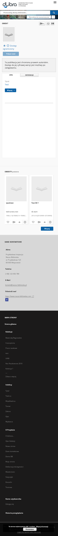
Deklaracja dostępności (14, 467)
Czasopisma (10, 343)
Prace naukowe (11, 348)
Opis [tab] (11, 75)
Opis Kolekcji (10, 441)
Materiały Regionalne (14, 338)
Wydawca (9, 421)
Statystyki (9, 477)
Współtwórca (10, 401)
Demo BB (9, 456)
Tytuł (7, 391)
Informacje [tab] (29, 75)
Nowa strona (10, 446)
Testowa (9, 487)
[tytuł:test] (16, 188)
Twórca (8, 396)
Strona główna (10, 324)
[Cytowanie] (52, 23)
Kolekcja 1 (9, 369)
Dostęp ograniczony (10, 47)
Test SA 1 (35, 203)
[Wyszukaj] (54, 12)
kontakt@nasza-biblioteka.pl (16, 285)
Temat (8, 406)
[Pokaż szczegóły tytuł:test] (25, 222)
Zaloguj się (10, 504)
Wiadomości (10, 472)
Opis (7, 416)
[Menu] (54, 2)
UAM (7, 358)
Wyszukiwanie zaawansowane (39, 17)
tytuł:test (9, 203)
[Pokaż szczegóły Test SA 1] (50, 222)
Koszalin (9, 482)
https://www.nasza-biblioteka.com (18, 296)
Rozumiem (30, 529)
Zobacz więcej (11, 376)
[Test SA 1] (42, 188)
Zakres (8, 411)
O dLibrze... (10, 436)
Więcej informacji (42, 526)
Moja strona (10, 461)
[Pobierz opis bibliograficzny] (13, 222)
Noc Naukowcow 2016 (14, 363)
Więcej (47, 229)
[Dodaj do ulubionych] (48, 23)
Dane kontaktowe (12, 451)
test (7, 353)
